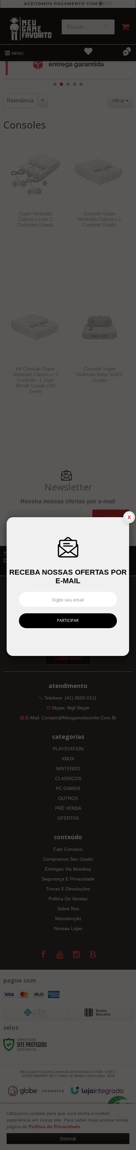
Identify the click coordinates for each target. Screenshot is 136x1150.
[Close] (129, 517)
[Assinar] (68, 620)
